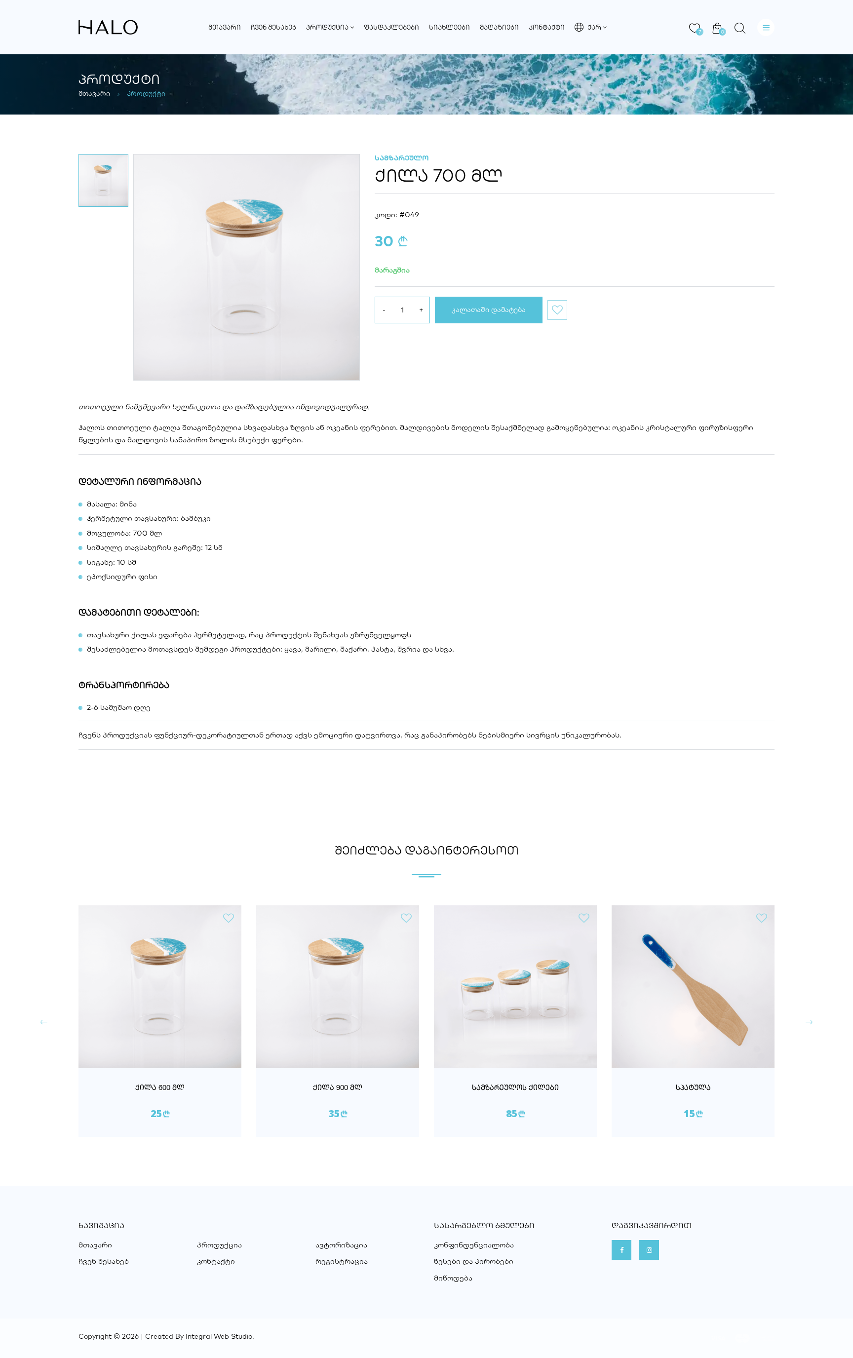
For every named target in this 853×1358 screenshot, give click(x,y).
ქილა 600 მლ (160, 1088)
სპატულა (693, 1088)
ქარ (595, 27)
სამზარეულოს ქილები (515, 1088)
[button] (44, 1022)
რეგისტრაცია (341, 1261)
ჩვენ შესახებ (273, 27)
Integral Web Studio (219, 1336)
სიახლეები (449, 27)
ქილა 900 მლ (337, 1088)
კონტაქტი (547, 27)
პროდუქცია (328, 27)
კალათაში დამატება (489, 309)
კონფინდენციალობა (474, 1244)
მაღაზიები (499, 27)
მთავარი (224, 27)
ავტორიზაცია (341, 1244)
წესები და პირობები (473, 1261)
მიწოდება (453, 1277)
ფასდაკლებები (391, 27)
